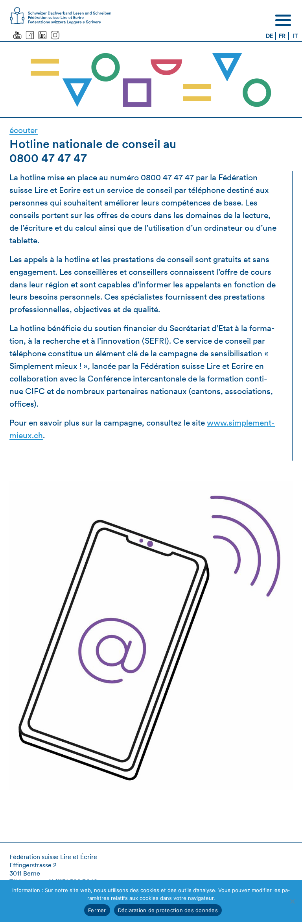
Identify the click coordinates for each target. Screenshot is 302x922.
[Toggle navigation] (283, 20)
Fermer (97, 910)
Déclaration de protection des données (168, 910)
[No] (292, 901)
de (269, 35)
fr (282, 35)
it (295, 35)
